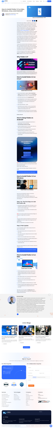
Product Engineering (5, 399)
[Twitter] (43, 413)
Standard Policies (45, 425)
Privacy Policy (28, 425)
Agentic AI (15, 394)
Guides (41, 1)
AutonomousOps (16, 398)
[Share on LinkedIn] (34, 20)
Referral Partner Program (30, 399)
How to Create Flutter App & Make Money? (28, 172)
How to (34, 1)
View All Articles (26, 347)
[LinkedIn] (45, 413)
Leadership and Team (29, 395)
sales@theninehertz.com (7, 368)
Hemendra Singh (13, 14)
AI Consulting (4, 398)
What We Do (24, 1)
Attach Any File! (30, 375)
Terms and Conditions (38, 425)
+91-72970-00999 (5, 422)
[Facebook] (41, 413)
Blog (46, 1)
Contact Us (49, 1)
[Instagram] (39, 413)
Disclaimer (32, 425)
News (27, 402)
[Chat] (51, 426)
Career (27, 403)
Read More (4, 343)
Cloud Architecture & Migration (6, 402)
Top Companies (29, 1)
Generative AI (16, 395)
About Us (27, 394)
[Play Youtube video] (27, 64)
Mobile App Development (6, 395)
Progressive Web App (17, 399)
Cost (43, 1)
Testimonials (28, 398)
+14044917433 (40, 395)
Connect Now (26, 148)
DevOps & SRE (4, 403)
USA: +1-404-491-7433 (6, 373)
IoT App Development (5, 406)
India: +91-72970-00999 (6, 372)
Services (4, 392)
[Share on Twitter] (36, 20)
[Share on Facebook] (32, 20)
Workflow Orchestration (5, 405)
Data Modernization (5, 394)
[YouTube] (47, 413)
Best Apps (37, 1)
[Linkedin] (18, 314)
